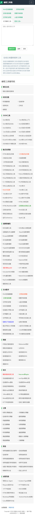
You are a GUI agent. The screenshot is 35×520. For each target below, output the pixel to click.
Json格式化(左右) (8, 124)
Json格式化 (6, 120)
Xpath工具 (22, 217)
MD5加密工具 (7, 228)
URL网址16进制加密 (25, 228)
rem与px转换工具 (24, 378)
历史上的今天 (23, 470)
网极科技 (11, 507)
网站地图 (22, 513)
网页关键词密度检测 (25, 398)
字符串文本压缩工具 (25, 318)
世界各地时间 (23, 454)
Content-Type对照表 (25, 481)
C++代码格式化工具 (9, 182)
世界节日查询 (23, 462)
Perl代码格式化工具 (25, 182)
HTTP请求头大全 (24, 485)
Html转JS (22, 186)
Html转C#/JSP (7, 194)
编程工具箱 (8, 2)
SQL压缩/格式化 (24, 162)
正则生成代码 (7, 210)
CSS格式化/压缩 (24, 154)
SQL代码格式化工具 (9, 174)
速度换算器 (22, 432)
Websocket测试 (23, 344)
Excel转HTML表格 (24, 198)
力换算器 (21, 440)
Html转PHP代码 (23, 194)
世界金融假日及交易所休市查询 (12, 450)
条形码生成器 (7, 264)
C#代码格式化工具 (8, 170)
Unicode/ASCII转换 (8, 272)
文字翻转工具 (7, 21)
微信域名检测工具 (8, 374)
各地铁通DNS (7, 360)
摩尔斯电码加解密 (24, 252)
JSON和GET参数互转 (9, 143)
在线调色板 (22, 386)
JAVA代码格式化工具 (25, 170)
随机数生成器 (7, 330)
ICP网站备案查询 (24, 394)
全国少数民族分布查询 (9, 466)
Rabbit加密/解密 (24, 244)
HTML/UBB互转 (23, 202)
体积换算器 (22, 420)
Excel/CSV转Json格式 (9, 140)
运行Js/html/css (7, 217)
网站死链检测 (23, 390)
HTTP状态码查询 (8, 402)
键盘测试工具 (7, 284)
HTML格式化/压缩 (8, 154)
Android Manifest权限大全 (27, 497)
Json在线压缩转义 (24, 124)
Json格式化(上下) (24, 120)
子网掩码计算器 (23, 412)
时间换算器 (6, 432)
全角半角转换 (23, 322)
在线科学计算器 (7, 416)
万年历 (21, 105)
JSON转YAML (23, 143)
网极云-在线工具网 (19, 511)
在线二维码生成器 (24, 402)
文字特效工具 (7, 318)
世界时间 (5, 105)
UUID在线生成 (23, 256)
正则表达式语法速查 (25, 214)
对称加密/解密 (23, 236)
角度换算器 (6, 436)
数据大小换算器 (23, 436)
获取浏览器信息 (7, 348)
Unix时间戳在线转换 (25, 330)
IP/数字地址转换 (24, 264)
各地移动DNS (23, 356)
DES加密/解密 (23, 240)
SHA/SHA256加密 (24, 248)
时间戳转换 (6, 101)
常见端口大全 (23, 493)
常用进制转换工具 (8, 334)
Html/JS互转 (6, 190)
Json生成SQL (7, 128)
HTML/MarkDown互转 (9, 206)
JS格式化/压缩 (7, 158)
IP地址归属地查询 (8, 344)
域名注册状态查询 (8, 91)
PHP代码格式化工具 (9, 166)
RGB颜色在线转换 (24, 334)
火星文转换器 (18, 17)
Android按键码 (23, 280)
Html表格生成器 (7, 202)
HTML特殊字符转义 (9, 493)
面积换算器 (22, 416)
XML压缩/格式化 (24, 166)
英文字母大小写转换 (9, 326)
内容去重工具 (23, 314)
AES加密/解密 (7, 240)
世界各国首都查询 (8, 458)
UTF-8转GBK (23, 268)
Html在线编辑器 (8, 9)
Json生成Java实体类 (9, 132)
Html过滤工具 (23, 210)
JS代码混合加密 (8, 162)
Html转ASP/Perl (7, 198)
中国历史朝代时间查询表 (26, 466)
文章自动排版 (20, 9)
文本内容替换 (7, 306)
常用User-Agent (8, 481)
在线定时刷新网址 (8, 386)
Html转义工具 (23, 190)
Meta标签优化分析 (8, 398)
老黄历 (5, 109)
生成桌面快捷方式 (8, 378)
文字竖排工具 (23, 310)
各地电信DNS (23, 352)
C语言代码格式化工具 (25, 178)
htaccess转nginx (24, 374)
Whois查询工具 (7, 394)
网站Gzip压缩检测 (8, 390)
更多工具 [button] (17, 21)
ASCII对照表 (22, 489)
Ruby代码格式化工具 (9, 178)
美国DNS (5, 364)
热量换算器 (6, 420)
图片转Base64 (7, 268)
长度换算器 (6, 428)
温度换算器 (22, 428)
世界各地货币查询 (24, 458)
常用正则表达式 (7, 214)
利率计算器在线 (7, 412)
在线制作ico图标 (8, 382)
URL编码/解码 (7, 276)
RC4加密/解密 (7, 244)
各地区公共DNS (7, 352)
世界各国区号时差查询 (9, 462)
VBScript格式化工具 (9, 186)
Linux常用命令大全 (8, 501)
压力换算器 (6, 424)
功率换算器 (22, 424)
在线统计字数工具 (8, 310)
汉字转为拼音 (7, 17)
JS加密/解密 (22, 158)
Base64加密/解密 (24, 232)
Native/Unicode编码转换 (26, 276)
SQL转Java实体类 (8, 136)
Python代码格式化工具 (26, 174)
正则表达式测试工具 (25, 206)
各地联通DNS (7, 356)
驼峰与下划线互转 (8, 322)
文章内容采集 (7, 13)
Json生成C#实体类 (24, 128)
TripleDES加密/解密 (9, 248)
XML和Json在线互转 (25, 136)
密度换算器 (6, 440)
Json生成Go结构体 (24, 132)
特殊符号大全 (7, 470)
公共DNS (21, 348)
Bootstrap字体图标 (8, 497)
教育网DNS (22, 360)
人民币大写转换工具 (25, 326)
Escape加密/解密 (8, 236)
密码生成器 (6, 256)
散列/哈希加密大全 (8, 252)
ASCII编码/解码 (23, 272)
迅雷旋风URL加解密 (9, 232)
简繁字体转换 (18, 13)
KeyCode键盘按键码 (9, 280)
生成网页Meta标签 (24, 382)
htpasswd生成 (23, 260)
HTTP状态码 (7, 489)
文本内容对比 (23, 306)
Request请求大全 (8, 485)
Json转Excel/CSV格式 (25, 140)
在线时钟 (21, 101)
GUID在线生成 (7, 260)
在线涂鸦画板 (23, 450)
